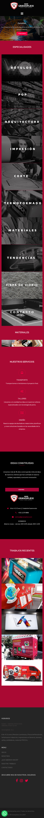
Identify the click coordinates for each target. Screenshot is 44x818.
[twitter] (26, 781)
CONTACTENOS (7, 767)
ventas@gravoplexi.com (23, 517)
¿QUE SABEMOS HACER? (10, 760)
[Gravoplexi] (22, 6)
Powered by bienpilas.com (11, 811)
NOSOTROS (6, 756)
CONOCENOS (22, 33)
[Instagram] (21, 781)
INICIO (4, 752)
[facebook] (17, 781)
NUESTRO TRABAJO (9, 764)
